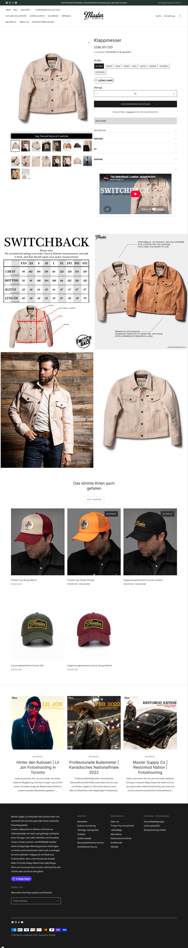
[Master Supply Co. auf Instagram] (10, 3)
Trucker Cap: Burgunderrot (24, 579)
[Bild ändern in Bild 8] (87, 146)
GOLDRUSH (53, 15)
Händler (114, 846)
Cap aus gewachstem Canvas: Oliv (27, 665)
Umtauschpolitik (152, 825)
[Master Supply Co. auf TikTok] (13, 3)
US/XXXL (164, 66)
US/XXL (152, 66)
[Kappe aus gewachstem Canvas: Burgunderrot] (94, 627)
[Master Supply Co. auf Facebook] (7, 3)
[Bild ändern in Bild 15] (77, 161)
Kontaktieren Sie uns (87, 846)
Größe (97, 60)
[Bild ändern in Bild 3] (36, 146)
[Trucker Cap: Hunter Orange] (94, 541)
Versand (130, 112)
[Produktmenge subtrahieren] (97, 93)
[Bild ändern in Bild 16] (87, 161)
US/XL (143, 66)
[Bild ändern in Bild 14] (67, 161)
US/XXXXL (100, 72)
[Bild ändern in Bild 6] (67, 146)
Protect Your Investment (122, 825)
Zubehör (81, 834)
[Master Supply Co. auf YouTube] (16, 3)
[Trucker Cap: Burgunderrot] (38, 541)
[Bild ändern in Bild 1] (15, 147)
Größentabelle (84, 838)
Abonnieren (116, 834)
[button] (135, 52)
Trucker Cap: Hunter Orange (80, 579)
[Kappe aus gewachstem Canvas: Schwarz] (150, 541)
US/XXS (99, 66)
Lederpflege (116, 829)
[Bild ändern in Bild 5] (56, 146)
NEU (15, 9)
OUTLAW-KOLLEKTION (16, 15)
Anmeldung (169, 15)
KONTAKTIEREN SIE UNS (43, 22)
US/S (117, 66)
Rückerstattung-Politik (155, 829)
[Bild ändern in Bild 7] (77, 146)
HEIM (8, 9)
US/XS (109, 66)
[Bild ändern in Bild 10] (25, 161)
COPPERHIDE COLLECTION (47, 9)
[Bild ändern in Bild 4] (46, 146)
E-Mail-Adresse (20, 898)
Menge (98, 87)
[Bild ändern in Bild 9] (15, 161)
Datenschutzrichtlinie (121, 838)
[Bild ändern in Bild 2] (25, 146)
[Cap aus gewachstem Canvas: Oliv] (38, 627)
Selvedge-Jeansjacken (88, 829)
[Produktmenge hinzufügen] (174, 93)
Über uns (115, 821)
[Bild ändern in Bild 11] (36, 161)
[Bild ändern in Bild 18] (25, 174)
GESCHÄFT (25, 9)
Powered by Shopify (47, 935)
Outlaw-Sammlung (86, 825)
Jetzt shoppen (94, 499)
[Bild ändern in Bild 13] (56, 161)
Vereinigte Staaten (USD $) (169, 2)
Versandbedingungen (154, 821)
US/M (126, 66)
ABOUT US (24, 22)
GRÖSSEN (65, 15)
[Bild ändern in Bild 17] (15, 174)
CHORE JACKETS (37, 15)
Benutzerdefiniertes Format (90, 842)
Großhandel (116, 842)
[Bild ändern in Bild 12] (46, 161)
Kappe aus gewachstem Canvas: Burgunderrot (89, 665)
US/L (134, 66)
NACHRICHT (11, 22)
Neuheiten (82, 821)
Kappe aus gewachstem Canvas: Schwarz (143, 579)
